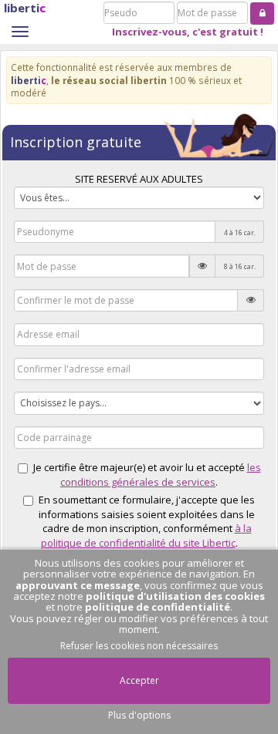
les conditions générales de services (160, 474)
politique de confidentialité (157, 607)
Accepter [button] (139, 680)
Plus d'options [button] (139, 715)
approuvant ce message (77, 585)
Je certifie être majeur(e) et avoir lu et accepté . (147, 474)
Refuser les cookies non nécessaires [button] (139, 645)
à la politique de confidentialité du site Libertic (146, 535)
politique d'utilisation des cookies (175, 596)
